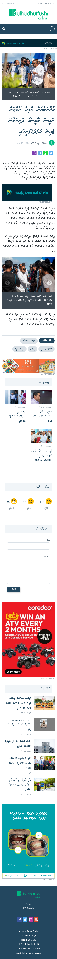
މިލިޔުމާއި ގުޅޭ (44, 382)
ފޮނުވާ (14, 589)
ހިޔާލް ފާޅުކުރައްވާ (43, 529)
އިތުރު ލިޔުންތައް (46, 340)
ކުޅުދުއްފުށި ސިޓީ (46, 349)
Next (49, 76)
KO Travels (8, 3)
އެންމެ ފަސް (45, 689)
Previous (7, 76)
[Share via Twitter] (51, 154)
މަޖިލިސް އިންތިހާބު (29, 341)
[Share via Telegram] (40, 154)
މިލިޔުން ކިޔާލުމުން (43, 487)
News (28, 904)
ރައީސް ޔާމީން (19, 349)
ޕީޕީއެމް (32, 349)
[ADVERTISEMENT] (28, 46)
